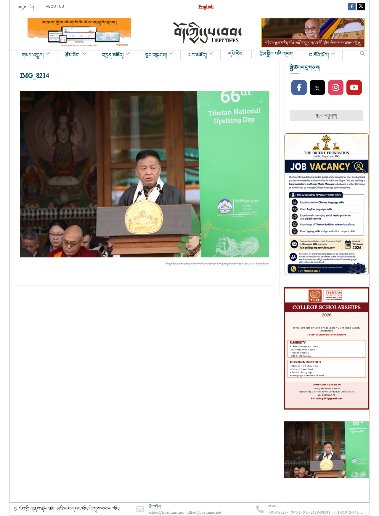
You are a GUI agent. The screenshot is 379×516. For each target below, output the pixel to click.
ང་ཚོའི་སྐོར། (319, 55)
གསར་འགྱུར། (33, 55)
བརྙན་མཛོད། (113, 55)
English (205, 7)
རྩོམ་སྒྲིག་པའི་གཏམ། (276, 54)
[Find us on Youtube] (354, 87)
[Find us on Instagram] (335, 87)
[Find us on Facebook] (352, 7)
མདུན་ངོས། (26, 7)
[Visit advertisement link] (79, 32)
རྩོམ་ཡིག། (73, 55)
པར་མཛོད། (197, 55)
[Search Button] (362, 54)
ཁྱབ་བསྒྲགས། (156, 55)
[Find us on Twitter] (361, 7)
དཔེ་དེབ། (236, 54)
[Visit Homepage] (207, 33)
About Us (55, 6)
